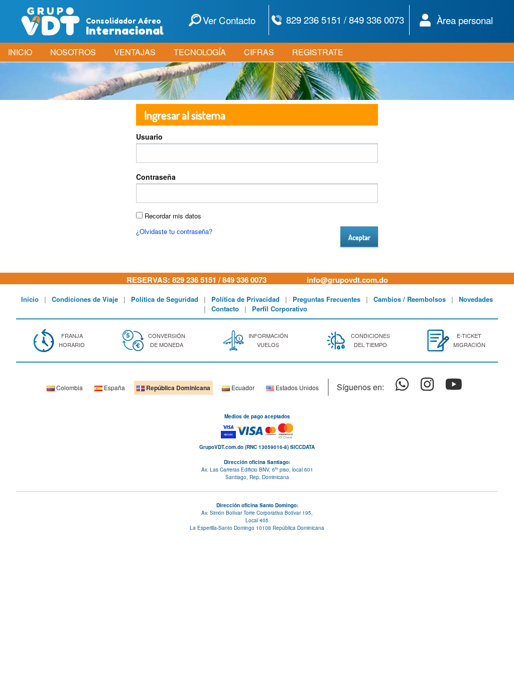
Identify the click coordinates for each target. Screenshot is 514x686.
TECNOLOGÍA (200, 52)
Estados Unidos (296, 387)
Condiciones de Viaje (85, 299)
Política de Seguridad (164, 299)
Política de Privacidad (245, 299)
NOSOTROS (73, 52)
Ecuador (242, 387)
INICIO (20, 52)
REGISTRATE (317, 52)
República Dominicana (177, 387)
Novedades (476, 299)
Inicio (30, 299)
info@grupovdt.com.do (347, 279)
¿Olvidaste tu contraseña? (174, 231)
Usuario (149, 137)
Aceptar (359, 237)
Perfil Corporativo (279, 308)
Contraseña (156, 177)
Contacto (225, 308)
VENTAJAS (135, 52)
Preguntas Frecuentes (326, 299)
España (113, 387)
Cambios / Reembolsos (409, 299)
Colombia (69, 387)
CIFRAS (259, 52)
